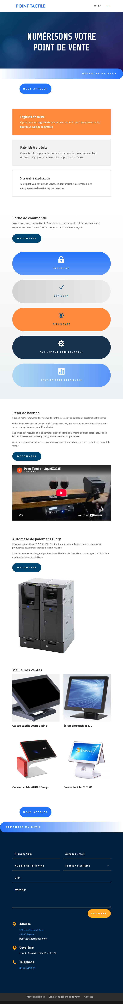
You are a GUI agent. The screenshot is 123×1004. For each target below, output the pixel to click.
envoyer (99, 913)
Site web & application (35, 178)
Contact (88, 996)
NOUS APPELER (35, 88)
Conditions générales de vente (64, 996)
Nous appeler (35, 812)
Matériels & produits (33, 147)
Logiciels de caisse (32, 117)
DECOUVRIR (27, 238)
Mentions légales (36, 996)
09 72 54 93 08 (27, 968)
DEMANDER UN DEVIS (99, 73)
